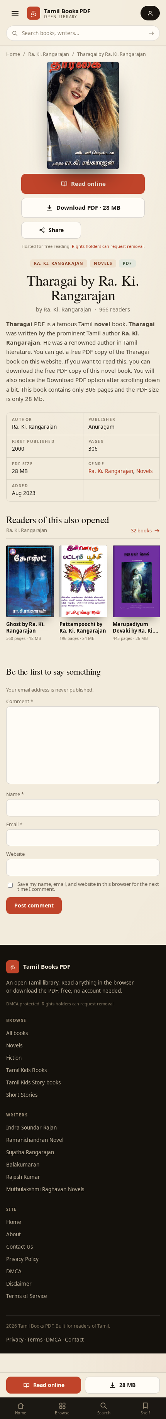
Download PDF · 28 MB (88, 207)
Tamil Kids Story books (33, 1082)
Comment (19, 701)
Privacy (15, 1339)
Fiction (14, 1057)
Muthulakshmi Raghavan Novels (45, 1189)
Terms (34, 1339)
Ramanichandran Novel (34, 1139)
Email (14, 824)
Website (15, 854)
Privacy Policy (22, 1259)
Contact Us (19, 1246)
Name (15, 794)
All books (17, 1033)
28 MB (127, 1385)
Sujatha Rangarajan (30, 1152)
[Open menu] (14, 13)
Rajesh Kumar (23, 1176)
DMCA (14, 1271)
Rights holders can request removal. (108, 246)
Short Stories (21, 1094)
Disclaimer (19, 1283)
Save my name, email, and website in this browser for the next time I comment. (88, 887)
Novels (103, 263)
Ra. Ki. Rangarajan (48, 54)
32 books (141, 531)
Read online (88, 183)
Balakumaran (22, 1164)
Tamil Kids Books (26, 1070)
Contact (74, 1339)
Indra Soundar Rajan (31, 1127)
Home (13, 54)
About (13, 1234)
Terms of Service (26, 1296)
